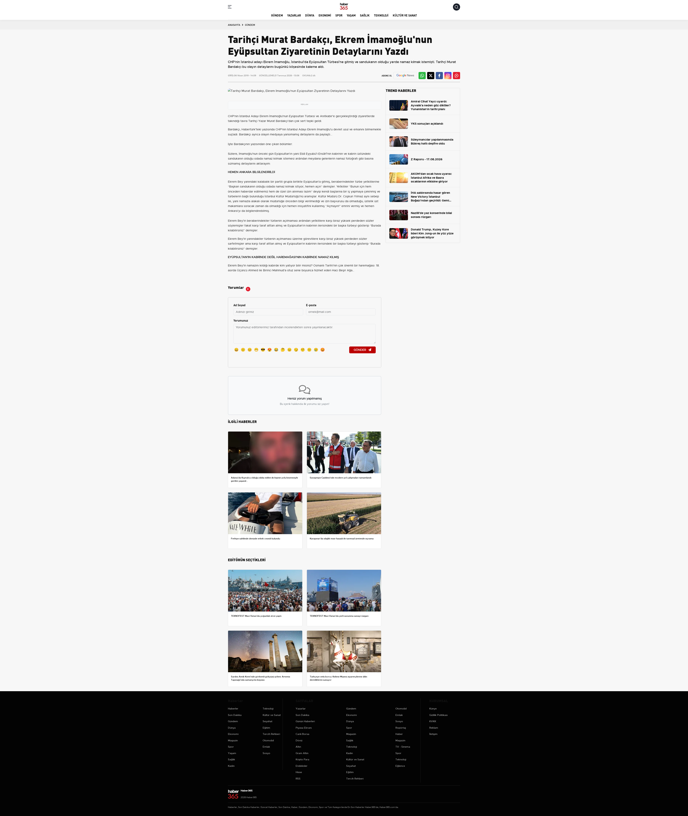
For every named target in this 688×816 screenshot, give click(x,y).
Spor (338, 15)
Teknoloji (381, 15)
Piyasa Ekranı (304, 727)
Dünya (309, 15)
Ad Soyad (239, 305)
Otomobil (268, 740)
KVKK (432, 721)
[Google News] (405, 75)
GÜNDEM (250, 25)
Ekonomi (325, 15)
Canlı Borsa (302, 734)
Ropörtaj (400, 727)
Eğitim (266, 727)
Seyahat (267, 721)
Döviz (299, 740)
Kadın (231, 765)
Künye (433, 708)
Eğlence (400, 765)
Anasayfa (234, 25)
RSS (298, 778)
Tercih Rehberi (271, 734)
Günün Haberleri (305, 721)
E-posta (311, 305)
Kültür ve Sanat (405, 15)
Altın (298, 746)
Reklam (433, 727)
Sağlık (365, 15)
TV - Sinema (402, 746)
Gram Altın (302, 753)
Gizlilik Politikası (438, 715)
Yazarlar (294, 15)
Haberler (233, 708)
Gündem (277, 15)
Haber (399, 734)
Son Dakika (235, 715)
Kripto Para (302, 759)
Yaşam (351, 15)
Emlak (266, 746)
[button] (229, 7)
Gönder (360, 350)
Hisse (299, 772)
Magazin (233, 740)
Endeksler (301, 765)
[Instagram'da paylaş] (448, 75)
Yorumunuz (240, 320)
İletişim (433, 734)
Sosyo (266, 753)
